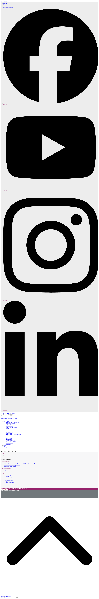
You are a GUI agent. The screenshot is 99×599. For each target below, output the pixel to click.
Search (2, 597)
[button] (9, 418)
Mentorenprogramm (8, 480)
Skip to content (4, 1)
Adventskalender (7, 475)
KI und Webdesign (8, 477)
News (5, 481)
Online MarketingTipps (9, 482)
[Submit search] (17, 597)
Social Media (7, 483)
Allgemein (6, 476)
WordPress (6, 485)
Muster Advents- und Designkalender (12, 465)
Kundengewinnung (8, 478)
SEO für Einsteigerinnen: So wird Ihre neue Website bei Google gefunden (20, 463)
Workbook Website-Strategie (10, 466)
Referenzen (6, 470)
